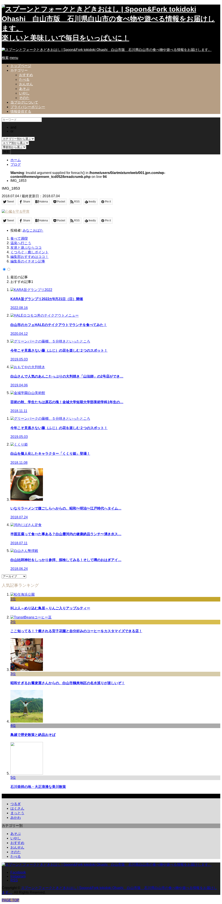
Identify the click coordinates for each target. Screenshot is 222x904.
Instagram (18, 876)
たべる (24, 79)
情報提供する (20, 111)
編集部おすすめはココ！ (29, 257)
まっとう (17, 813)
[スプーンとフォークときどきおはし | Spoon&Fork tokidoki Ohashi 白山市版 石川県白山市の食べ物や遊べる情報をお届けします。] (107, 50)
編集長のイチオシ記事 (27, 261)
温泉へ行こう (20, 243)
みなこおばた (33, 230)
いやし (24, 93)
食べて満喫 (19, 238)
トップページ (20, 66)
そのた (24, 98)
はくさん (17, 808)
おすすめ (26, 75)
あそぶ (24, 88)
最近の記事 (19, 277)
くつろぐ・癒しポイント (29, 252)
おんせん (26, 84)
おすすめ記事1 (21, 282)
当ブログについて (24, 102)
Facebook (18, 872)
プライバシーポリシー (27, 107)
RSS (14, 880)
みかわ (15, 817)
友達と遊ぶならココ (26, 247)
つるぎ (15, 804)
